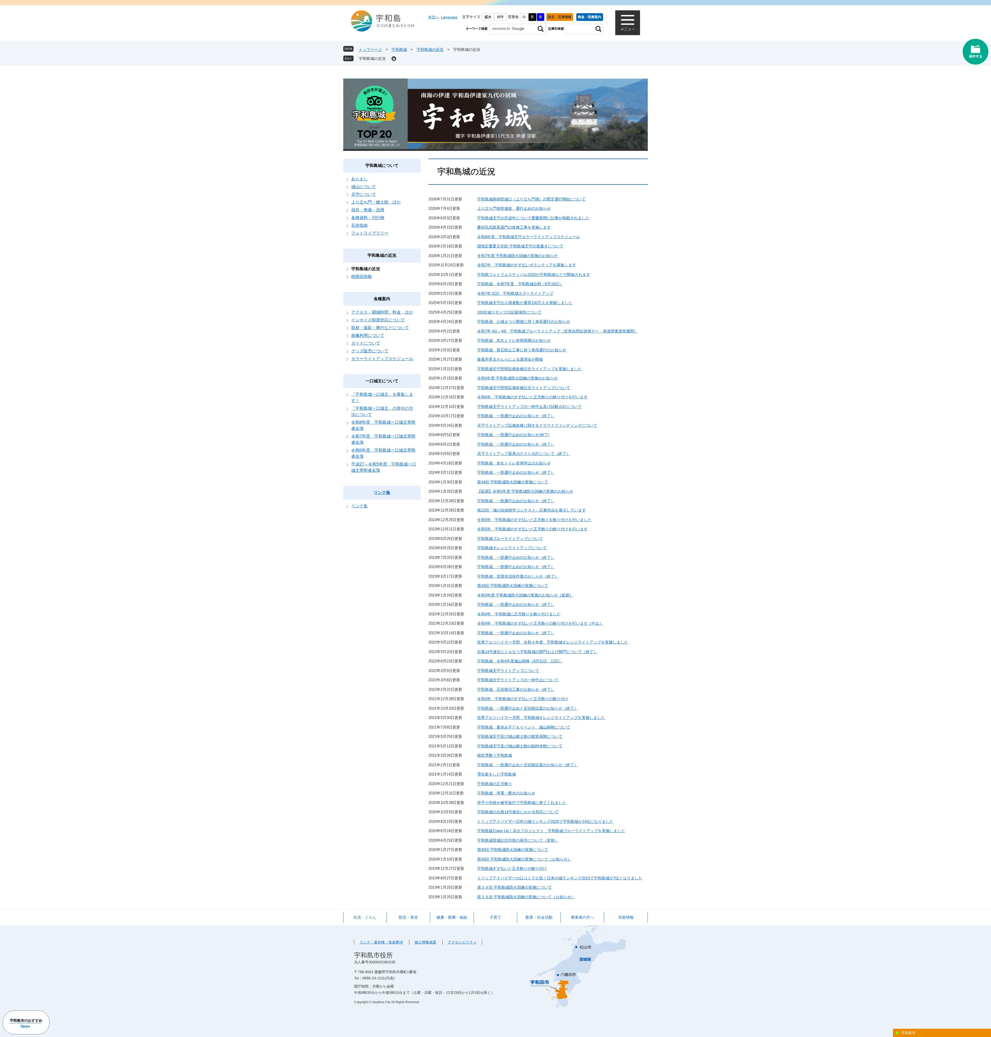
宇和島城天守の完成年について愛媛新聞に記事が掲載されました (533, 218)
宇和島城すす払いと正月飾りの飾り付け (512, 868)
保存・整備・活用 (367, 210)
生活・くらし (365, 917)
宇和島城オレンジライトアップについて (512, 548)
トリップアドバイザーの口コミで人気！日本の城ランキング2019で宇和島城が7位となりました (559, 878)
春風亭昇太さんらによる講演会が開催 (510, 359)
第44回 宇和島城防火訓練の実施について (512, 482)
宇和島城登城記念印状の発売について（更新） (517, 840)
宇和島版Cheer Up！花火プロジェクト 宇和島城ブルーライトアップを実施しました (551, 831)
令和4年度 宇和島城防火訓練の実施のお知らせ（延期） (525, 595)
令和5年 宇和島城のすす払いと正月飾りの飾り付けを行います (532, 529)
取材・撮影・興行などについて (380, 328)
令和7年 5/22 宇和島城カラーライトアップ (515, 293)
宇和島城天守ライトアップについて (508, 670)
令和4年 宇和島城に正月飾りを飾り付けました (519, 614)
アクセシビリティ (462, 942)
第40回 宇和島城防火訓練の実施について (512, 849)
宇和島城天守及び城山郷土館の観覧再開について (519, 736)
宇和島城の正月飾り (494, 783)
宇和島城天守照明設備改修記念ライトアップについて (523, 387)
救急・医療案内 (589, 17)
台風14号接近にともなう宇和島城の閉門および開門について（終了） (537, 651)
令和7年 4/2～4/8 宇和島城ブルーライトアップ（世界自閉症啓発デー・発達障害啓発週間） (557, 331)
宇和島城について (381, 165)
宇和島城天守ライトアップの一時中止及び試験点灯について (529, 406)
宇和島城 (399, 49)
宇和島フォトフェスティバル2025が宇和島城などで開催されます (533, 274)
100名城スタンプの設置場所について (509, 312)
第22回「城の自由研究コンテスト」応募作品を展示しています (531, 510)
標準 (500, 17)
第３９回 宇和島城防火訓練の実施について (514, 887)
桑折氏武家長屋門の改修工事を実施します (514, 227)
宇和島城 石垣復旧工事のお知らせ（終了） (516, 689)
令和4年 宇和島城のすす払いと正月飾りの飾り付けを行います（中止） (540, 623)
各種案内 (382, 299)
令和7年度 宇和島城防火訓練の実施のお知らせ (517, 255)
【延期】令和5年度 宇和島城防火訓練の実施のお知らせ (525, 491)
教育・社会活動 (539, 917)
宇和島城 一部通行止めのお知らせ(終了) (513, 434)
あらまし (359, 179)
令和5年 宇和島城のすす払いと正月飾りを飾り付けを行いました (534, 519)
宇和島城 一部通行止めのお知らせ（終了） (516, 416)
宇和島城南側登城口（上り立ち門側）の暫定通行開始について (531, 199)
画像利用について (367, 335)
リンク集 (382, 492)
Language (449, 17)
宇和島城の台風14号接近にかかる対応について (518, 812)
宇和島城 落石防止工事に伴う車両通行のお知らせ (521, 350)
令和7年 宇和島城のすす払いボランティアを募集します (526, 265)
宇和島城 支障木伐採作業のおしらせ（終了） (517, 576)
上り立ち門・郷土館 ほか (376, 202)
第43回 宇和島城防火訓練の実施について (512, 585)
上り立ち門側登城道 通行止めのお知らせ (514, 208)
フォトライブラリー (369, 233)
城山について (363, 186)
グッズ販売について (369, 351)
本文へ (433, 17)
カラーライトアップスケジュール (382, 359)
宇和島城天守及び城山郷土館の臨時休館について (519, 746)
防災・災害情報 (559, 17)
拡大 (488, 17)
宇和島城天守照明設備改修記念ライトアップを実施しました (529, 369)
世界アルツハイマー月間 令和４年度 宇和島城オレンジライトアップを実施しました (552, 642)
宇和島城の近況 (430, 49)
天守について (363, 194)
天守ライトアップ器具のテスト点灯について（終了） (523, 453)
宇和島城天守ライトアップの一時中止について (517, 680)
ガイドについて (365, 343)
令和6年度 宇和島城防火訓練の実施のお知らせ (517, 378)
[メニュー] (627, 22)
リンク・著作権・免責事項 (381, 942)
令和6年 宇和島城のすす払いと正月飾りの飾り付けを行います (532, 397)
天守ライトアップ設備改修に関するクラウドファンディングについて (537, 425)
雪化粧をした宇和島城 (496, 774)
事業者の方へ (582, 917)
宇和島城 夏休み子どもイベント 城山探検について (523, 727)
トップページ (370, 49)
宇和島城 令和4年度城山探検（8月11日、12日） (520, 661)
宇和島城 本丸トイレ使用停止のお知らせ (514, 463)
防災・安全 (408, 917)
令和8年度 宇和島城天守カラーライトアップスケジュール (528, 237)
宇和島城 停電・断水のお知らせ (506, 793)
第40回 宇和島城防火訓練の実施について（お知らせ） (524, 859)
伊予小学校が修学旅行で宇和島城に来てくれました (521, 802)
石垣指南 (359, 225)
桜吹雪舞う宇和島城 (494, 755)
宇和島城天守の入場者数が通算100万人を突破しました (524, 302)
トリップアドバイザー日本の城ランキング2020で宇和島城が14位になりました (545, 821)
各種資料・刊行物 (367, 217)
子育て (495, 917)
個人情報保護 (425, 942)
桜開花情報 (361, 276)
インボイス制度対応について (378, 320)
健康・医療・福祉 (451, 917)
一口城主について (381, 381)
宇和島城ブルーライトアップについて (510, 538)
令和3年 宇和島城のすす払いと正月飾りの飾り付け (522, 699)
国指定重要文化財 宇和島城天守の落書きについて (520, 246)
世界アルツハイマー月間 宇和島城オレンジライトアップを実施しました (541, 717)
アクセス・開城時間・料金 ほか (382, 312)
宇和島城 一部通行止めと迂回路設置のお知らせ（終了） (527, 708)
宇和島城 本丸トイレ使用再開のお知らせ (514, 340)
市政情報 (626, 917)
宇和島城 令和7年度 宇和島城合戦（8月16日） (520, 284)
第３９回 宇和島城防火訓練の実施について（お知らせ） (526, 897)
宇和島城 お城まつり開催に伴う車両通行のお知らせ (523, 321)
